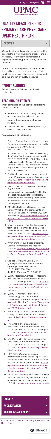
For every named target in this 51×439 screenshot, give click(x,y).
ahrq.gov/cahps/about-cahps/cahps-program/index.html (27, 334)
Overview (9, 43)
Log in (24, 3)
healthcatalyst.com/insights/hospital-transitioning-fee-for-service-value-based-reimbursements (28, 236)
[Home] (25, 10)
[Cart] (42, 4)
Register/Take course (17, 412)
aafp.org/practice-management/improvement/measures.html (28, 181)
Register (35, 3)
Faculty (8, 399)
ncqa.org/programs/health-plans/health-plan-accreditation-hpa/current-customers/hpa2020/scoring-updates (27, 366)
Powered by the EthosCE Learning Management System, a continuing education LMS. (39, 430)
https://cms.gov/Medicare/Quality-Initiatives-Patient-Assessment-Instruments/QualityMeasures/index (28, 285)
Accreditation (12, 405)
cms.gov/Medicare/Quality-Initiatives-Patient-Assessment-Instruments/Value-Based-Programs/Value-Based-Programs (28, 252)
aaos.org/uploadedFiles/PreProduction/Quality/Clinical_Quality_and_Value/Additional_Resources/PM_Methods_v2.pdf (28, 303)
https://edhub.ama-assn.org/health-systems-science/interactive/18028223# (27, 218)
